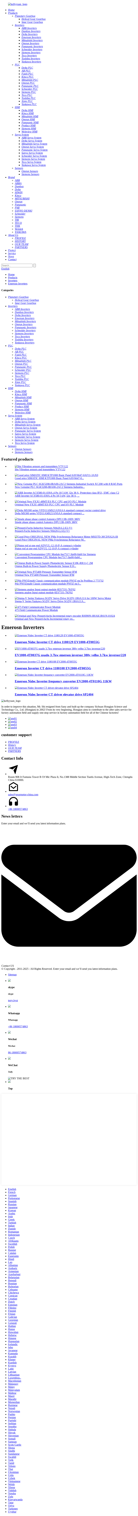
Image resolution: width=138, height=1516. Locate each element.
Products (12, 277)
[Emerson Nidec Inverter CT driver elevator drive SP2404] (46, 687)
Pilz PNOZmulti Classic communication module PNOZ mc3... (48, 583)
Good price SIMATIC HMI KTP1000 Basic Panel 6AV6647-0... (49, 478)
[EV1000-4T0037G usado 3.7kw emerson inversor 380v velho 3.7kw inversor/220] (60, 648)
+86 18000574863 (18, 809)
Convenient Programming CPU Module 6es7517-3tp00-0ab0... (48, 557)
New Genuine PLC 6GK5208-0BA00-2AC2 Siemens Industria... (50, 487)
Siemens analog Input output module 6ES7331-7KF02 (44, 592)
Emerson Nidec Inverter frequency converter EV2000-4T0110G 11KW (63, 681)
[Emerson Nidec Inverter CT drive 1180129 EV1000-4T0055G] (49, 635)
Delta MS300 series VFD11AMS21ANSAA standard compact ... (49, 513)
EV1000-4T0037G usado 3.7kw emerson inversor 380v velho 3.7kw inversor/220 (70, 655)
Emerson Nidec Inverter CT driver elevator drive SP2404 (54, 694)
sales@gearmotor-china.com (23, 794)
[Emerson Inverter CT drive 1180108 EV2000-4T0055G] (46, 661)
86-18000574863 (17, 1052)
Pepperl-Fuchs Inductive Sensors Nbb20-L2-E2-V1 (42, 531)
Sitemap (12, 974)
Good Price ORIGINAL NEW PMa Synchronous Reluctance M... (50, 539)
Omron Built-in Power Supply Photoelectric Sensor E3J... (45, 566)
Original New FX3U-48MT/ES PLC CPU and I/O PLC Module (49, 504)
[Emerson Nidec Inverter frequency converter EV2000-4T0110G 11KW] (54, 674)
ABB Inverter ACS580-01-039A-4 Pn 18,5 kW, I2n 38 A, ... (47, 495)
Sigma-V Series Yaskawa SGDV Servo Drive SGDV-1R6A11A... (50, 601)
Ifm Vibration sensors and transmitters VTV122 (40, 469)
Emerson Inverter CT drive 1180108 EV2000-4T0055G (53, 668)
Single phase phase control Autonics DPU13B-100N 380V (46, 522)
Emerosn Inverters (17, 283)
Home (11, 274)
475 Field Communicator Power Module (36, 610)
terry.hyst (13, 1000)
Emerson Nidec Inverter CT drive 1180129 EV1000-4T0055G (57, 642)
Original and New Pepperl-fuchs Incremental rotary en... (45, 618)
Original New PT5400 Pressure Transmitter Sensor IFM (44, 574)
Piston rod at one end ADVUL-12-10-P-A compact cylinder (46, 548)
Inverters (12, 280)
